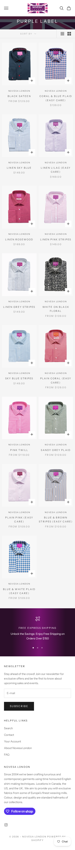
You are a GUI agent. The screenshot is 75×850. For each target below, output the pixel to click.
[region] (37, 628)
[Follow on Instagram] (6, 825)
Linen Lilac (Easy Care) (56, 169)
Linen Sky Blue (19, 167)
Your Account (12, 741)
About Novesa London (18, 748)
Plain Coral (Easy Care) (55, 380)
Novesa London (19, 91)
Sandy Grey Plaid (56, 450)
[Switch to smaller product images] (69, 34)
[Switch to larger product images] (62, 34)
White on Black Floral (55, 308)
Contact (9, 735)
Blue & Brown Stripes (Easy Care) (56, 519)
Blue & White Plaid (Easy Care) (19, 591)
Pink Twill (19, 450)
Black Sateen (19, 96)
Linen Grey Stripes (19, 306)
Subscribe (19, 706)
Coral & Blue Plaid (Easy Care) (55, 98)
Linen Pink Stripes (55, 239)
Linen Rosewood (19, 239)
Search (8, 728)
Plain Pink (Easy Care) (19, 519)
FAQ (6, 754)
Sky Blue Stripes (19, 378)
